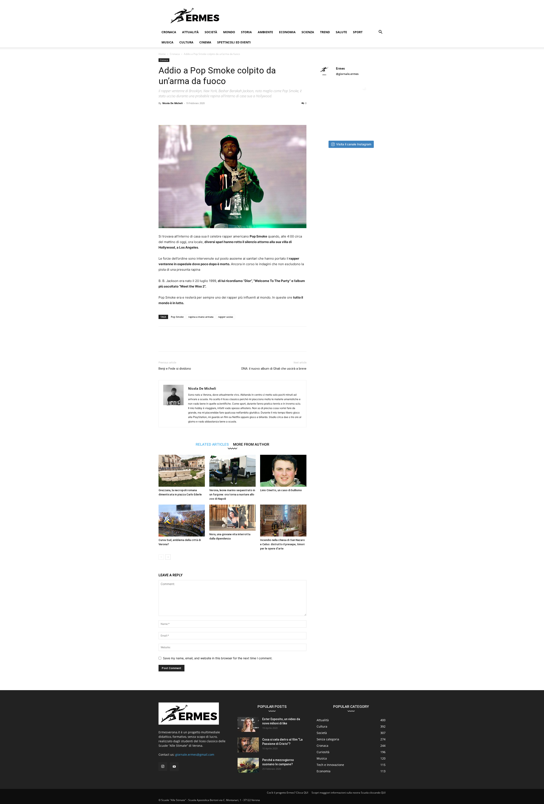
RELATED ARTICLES (212, 444)
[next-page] (168, 557)
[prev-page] (161, 557)
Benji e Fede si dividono (175, 369)
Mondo (229, 32)
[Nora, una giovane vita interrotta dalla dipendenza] (232, 518)
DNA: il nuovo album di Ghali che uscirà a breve (273, 369)
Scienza (308, 32)
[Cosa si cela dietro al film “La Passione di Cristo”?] (248, 744)
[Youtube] (174, 767)
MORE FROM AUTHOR (251, 444)
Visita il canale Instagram (353, 144)
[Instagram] (163, 766)
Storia (246, 32)
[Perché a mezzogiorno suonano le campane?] (248, 765)
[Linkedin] (202, 113)
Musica (167, 42)
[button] (380, 32)
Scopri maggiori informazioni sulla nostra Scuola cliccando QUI (348, 792)
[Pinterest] (182, 113)
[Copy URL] (241, 113)
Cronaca (169, 32)
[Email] (211, 113)
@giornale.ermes (347, 74)
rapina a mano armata (200, 316)
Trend (325, 32)
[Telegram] (231, 113)
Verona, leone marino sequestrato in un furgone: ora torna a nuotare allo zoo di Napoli (232, 494)
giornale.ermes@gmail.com (194, 754)
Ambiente (265, 32)
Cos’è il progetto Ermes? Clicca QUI (287, 792)
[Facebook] (163, 113)
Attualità (190, 32)
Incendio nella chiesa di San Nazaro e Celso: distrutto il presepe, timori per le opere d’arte (282, 544)
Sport (358, 32)
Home (162, 54)
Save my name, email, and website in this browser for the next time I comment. (217, 658)
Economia (287, 32)
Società (211, 32)
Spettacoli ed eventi (234, 42)
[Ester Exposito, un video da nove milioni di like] (248, 724)
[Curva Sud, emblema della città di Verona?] (182, 520)
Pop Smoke (177, 316)
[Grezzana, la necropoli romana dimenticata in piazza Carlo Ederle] (182, 471)
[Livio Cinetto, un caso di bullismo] (283, 471)
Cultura (186, 42)
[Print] (221, 113)
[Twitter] (172, 113)
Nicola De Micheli (172, 103)
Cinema (205, 42)
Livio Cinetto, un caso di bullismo (281, 490)
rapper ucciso (225, 316)
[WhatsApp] (192, 113)
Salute (341, 32)
